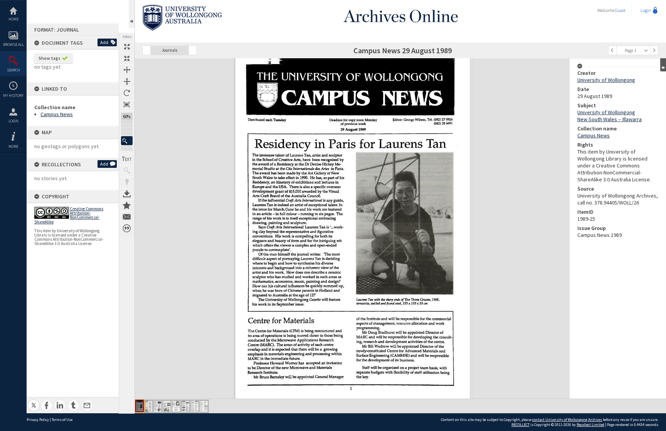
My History (13, 95)
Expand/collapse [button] (663, 64)
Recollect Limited (590, 424)
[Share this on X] (34, 401)
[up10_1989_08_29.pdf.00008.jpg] (204, 406)
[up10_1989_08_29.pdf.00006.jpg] (185, 406)
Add (104, 42)
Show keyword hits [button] (127, 170)
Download (127, 193)
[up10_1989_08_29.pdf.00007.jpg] (194, 406)
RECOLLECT (520, 424)
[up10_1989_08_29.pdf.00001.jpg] (139, 406)
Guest (620, 10)
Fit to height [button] (127, 81)
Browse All (13, 44)
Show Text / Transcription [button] (127, 159)
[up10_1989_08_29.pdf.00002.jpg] (148, 406)
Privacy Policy (38, 419)
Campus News (56, 114)
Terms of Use (62, 419)
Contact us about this (127, 217)
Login (13, 120)
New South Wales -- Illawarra (609, 119)
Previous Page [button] (612, 50)
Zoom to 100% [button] (127, 104)
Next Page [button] (654, 50)
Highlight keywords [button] (127, 182)
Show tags (50, 58)
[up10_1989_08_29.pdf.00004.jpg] (167, 406)
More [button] (13, 146)
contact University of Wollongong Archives (567, 419)
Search (13, 70)
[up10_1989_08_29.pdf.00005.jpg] (176, 406)
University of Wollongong (606, 79)
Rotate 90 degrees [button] (127, 93)
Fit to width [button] (127, 70)
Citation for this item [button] (127, 228)
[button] (127, 140)
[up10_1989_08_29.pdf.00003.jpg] (157, 406)
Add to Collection (127, 205)
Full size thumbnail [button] (127, 46)
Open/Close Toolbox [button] (132, 14)
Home (13, 19)
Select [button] (646, 50)
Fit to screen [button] (127, 58)
